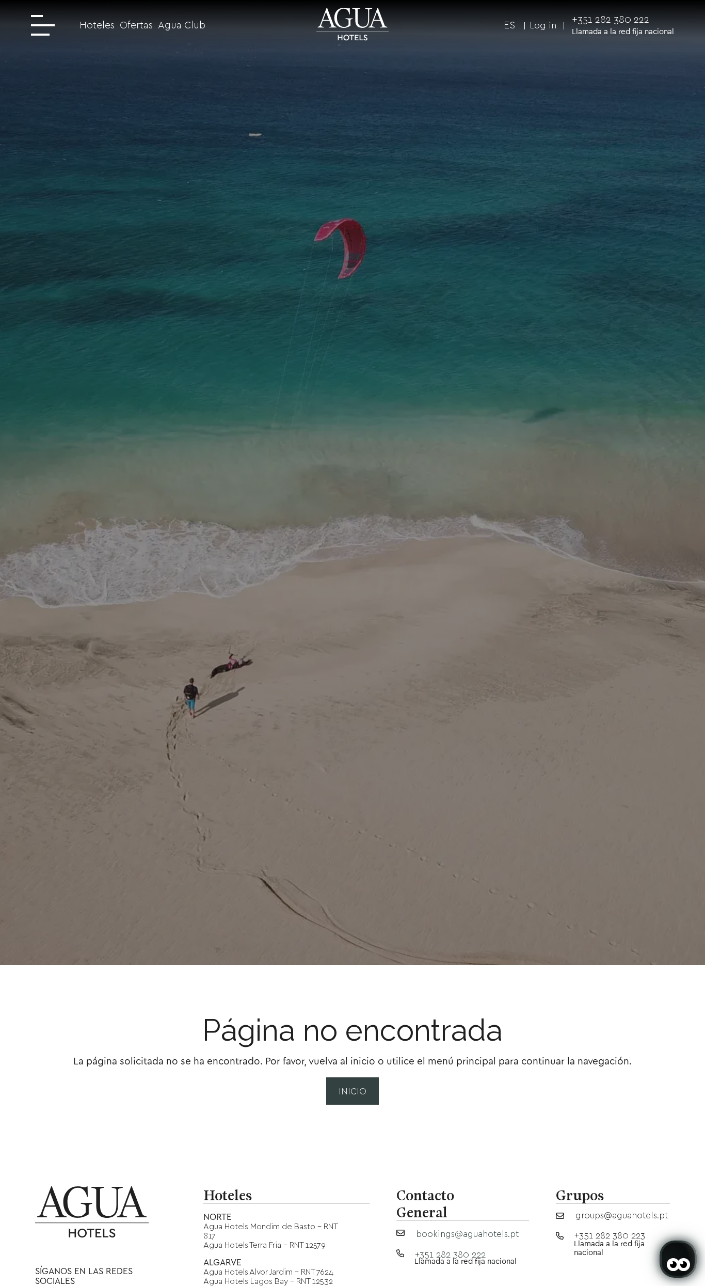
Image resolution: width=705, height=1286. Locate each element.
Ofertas (136, 25)
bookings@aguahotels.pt (467, 1233)
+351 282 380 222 (610, 19)
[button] (503, 25)
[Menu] (46, 26)
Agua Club (181, 25)
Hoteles (97, 25)
